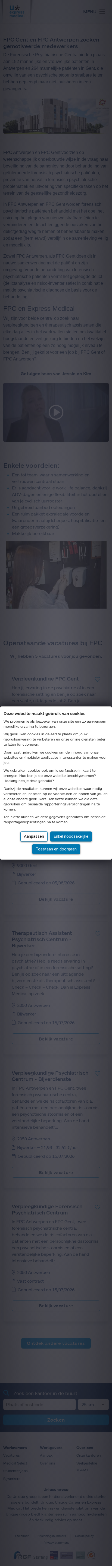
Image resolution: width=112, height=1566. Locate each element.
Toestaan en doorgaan (56, 849)
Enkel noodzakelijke (71, 836)
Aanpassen (34, 836)
